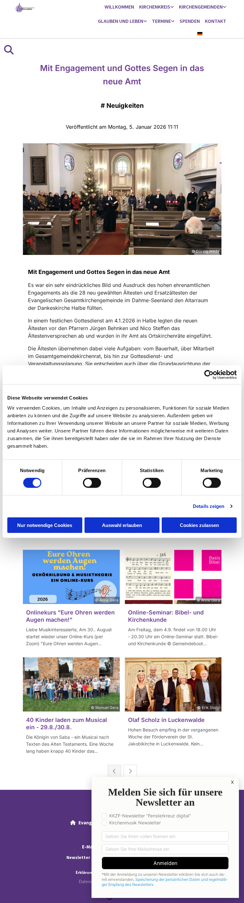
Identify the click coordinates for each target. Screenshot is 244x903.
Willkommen (119, 6)
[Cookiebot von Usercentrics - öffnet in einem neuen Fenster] (209, 375)
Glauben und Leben (120, 21)
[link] (156, 7)
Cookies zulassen (199, 525)
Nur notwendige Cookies (44, 525)
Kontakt (215, 21)
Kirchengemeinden (201, 6)
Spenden (190, 21)
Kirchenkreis (154, 6)
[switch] (92, 483)
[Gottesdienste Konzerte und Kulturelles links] (172, 21)
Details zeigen (208, 506)
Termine (161, 21)
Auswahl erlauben (122, 525)
